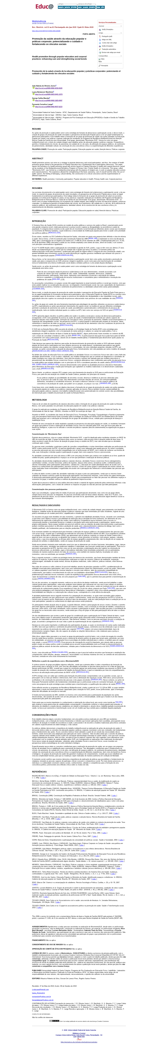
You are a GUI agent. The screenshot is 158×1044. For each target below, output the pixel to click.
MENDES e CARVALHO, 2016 (89, 527)
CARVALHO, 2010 (107, 621)
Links (43, 778)
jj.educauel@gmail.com (40, 989)
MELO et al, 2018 (53, 339)
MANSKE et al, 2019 (47, 368)
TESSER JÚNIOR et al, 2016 (64, 255)
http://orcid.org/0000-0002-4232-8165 (48, 88)
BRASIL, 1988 (93, 238)
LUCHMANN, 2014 (38, 288)
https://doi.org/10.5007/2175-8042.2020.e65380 (46, 31)
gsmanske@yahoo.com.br (41, 996)
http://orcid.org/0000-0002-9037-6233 (48, 107)
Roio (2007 (119, 702)
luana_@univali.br (38, 993)
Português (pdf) (107, 36)
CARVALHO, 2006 (105, 383)
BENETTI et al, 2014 (66, 325)
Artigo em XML (107, 39)
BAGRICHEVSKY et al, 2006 (41, 350)
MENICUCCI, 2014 (54, 232)
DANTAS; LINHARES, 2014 (46, 578)
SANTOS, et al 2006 (54, 641)
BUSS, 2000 (56, 279)
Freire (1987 (81, 576)
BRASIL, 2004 (120, 683)
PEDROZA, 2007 (71, 553)
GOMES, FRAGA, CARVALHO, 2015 (62, 350)
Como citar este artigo (109, 43)
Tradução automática (109, 49)
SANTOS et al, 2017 (82, 672)
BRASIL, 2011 (76, 335)
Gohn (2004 (80, 628)
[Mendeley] (100, 59)
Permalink (104, 66)
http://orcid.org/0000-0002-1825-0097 (48, 100)
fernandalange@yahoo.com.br (42, 1000)
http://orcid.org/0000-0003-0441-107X (49, 94)
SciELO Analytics (107, 29)
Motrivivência (39, 21)
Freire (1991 (111, 588)
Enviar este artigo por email (111, 52)
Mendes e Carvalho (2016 (59, 652)
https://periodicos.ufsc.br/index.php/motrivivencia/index (79, 1042)
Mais (102, 59)
